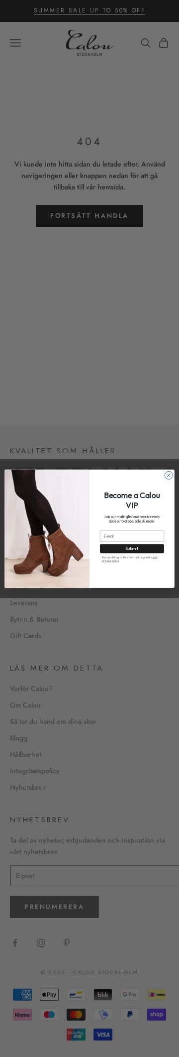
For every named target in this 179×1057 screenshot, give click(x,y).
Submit (132, 548)
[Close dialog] (169, 475)
